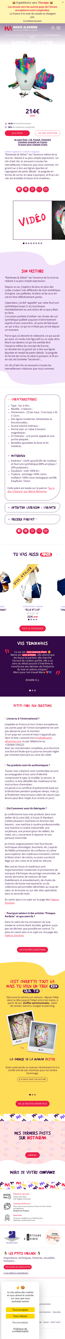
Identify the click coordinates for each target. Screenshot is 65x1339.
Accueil (7, 35)
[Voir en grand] (32, 79)
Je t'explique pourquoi (32, 21)
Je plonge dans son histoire (32, 1079)
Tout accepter (20, 1309)
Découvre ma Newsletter (17, 1267)
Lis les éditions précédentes (16, 1273)
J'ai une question (47, 133)
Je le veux (17, 133)
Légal (52, 1322)
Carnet (46, 1322)
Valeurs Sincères (14, 935)
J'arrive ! (32, 1155)
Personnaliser (20, 1322)
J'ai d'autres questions (33, 949)
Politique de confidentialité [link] (20, 1330)
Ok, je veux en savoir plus (32, 1103)
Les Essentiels (45, 1303)
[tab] (23, 243)
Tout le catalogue (32, 628)
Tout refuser (20, 1316)
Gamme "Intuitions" (43, 1311)
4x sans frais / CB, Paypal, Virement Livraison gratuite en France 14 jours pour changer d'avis (32, 142)
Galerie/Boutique (18, 35)
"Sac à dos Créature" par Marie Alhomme (30, 489)
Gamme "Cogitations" (33, 35)
